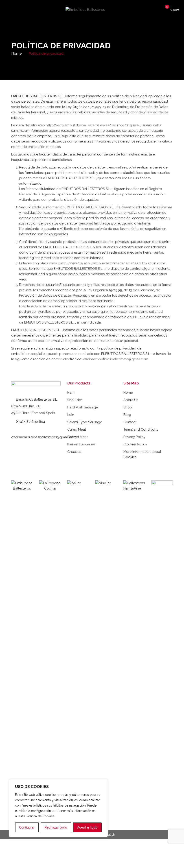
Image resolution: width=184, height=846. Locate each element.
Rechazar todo (56, 827)
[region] (58, 808)
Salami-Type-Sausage (84, 422)
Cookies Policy (135, 444)
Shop (127, 407)
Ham (70, 393)
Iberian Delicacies (81, 444)
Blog (127, 415)
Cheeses (74, 452)
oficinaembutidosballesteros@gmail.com (115, 359)
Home (16, 53)
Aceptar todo (87, 827)
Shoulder (74, 400)
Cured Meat (76, 429)
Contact (129, 422)
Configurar (27, 827)
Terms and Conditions (140, 429)
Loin (70, 415)
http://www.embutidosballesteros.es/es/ (78, 125)
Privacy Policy (134, 437)
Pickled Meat (77, 437)
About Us (130, 400)
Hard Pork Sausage (82, 407)
